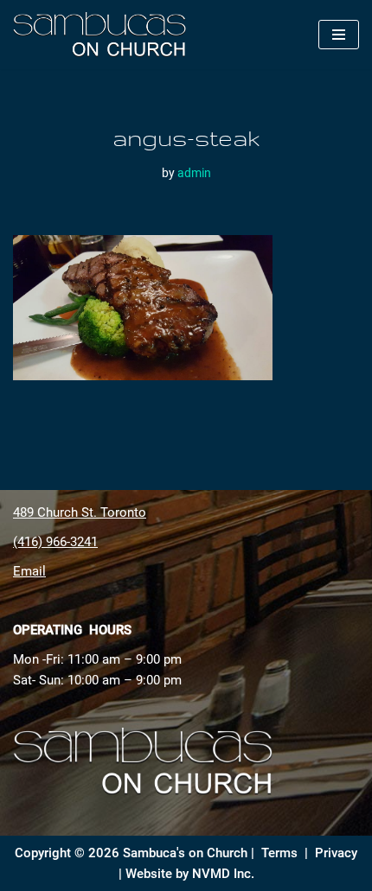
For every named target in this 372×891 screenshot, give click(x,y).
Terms (279, 853)
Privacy (336, 853)
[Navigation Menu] (338, 34)
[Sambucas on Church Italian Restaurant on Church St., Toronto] (104, 34)
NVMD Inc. (223, 873)
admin (194, 173)
